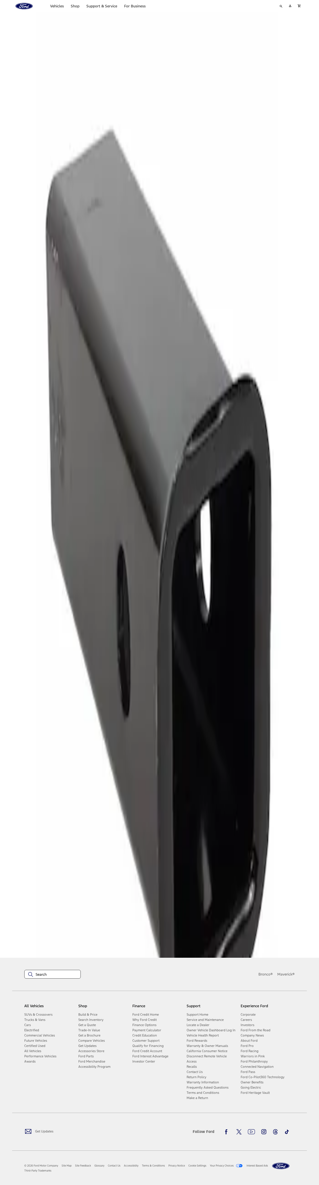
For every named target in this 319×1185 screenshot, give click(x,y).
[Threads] (275, 1131)
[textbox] (52, 974)
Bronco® (265, 974)
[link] (67, 1165)
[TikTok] (286, 1131)
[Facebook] (227, 1131)
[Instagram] (263, 1131)
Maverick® (286, 974)
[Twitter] (239, 1131)
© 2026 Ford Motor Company (41, 1165)
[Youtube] (251, 1131)
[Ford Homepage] (280, 1166)
